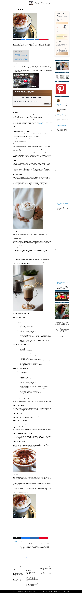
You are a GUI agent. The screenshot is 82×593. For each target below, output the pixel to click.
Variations (17, 56)
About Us (45, 591)
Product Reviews (60, 6)
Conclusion (17, 60)
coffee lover (16, 69)
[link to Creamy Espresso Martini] (46, 561)
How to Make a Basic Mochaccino (21, 59)
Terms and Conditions (58, 591)
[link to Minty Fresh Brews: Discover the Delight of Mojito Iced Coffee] (19, 561)
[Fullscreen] (68, 299)
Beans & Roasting (25, 6)
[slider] (66, 296)
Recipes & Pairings (51, 6)
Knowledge (17, 6)
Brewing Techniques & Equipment (38, 6)
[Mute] (66, 299)
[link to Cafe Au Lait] (32, 563)
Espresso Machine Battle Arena (21, 55)
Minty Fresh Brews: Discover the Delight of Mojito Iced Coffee (18, 568)
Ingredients (17, 54)
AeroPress (41, 123)
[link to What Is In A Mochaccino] (32, 25)
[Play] (55, 299)
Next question (47, 103)
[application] (62, 296)
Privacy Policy (66, 591)
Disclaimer (50, 591)
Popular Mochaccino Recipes (20, 58)
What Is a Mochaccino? (18, 52)
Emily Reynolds (26, 11)
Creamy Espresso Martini (45, 566)
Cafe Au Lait (28, 570)
